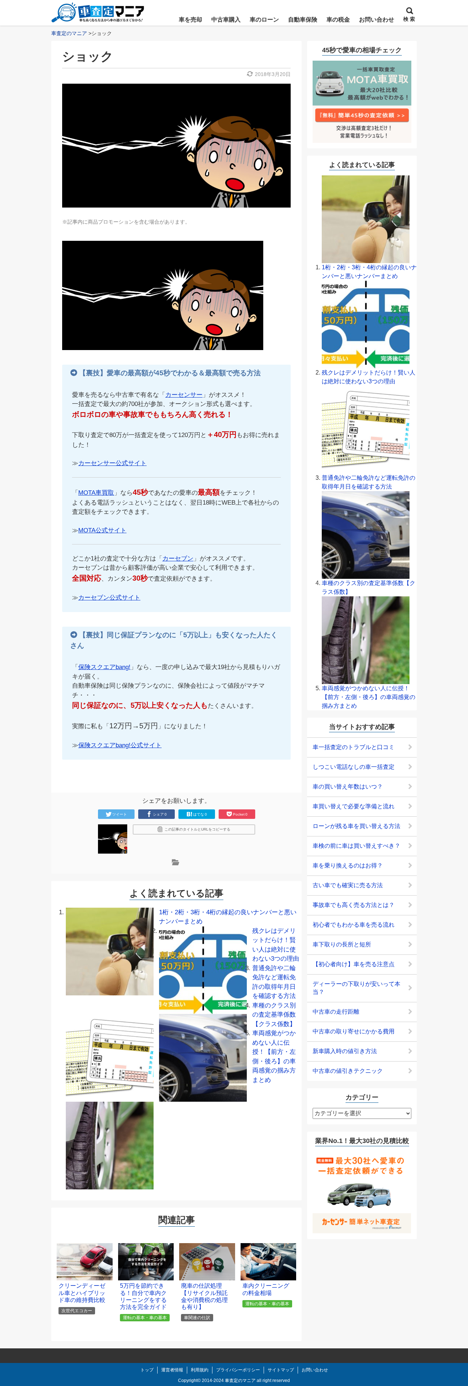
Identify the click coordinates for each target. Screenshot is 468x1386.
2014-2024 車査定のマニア (229, 1380)
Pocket (240, 814)
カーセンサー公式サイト (112, 463)
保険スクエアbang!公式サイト (120, 745)
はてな (200, 814)
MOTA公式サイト (102, 530)
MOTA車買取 (96, 492)
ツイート (119, 814)
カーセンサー (184, 394)
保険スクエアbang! (104, 667)
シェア (160, 814)
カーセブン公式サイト (109, 597)
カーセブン (177, 558)
